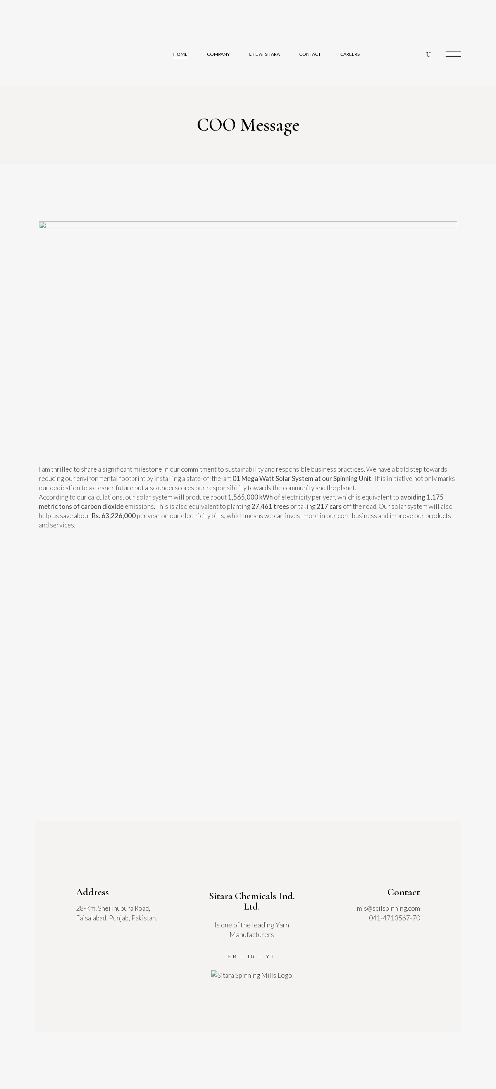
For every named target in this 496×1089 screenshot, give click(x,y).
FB (233, 956)
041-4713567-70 (394, 918)
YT (271, 956)
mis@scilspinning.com (388, 908)
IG (252, 956)
